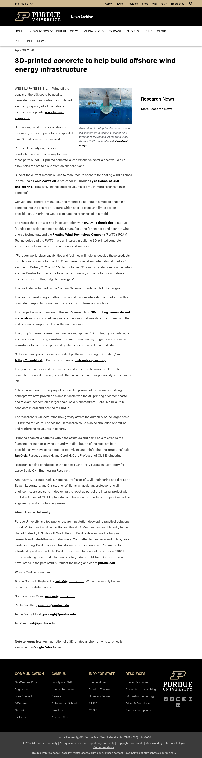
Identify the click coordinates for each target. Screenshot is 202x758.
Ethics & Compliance (138, 703)
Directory (57, 710)
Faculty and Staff (62, 682)
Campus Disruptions (138, 710)
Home (19, 31)
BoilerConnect (23, 696)
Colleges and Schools (65, 703)
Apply (108, 3)
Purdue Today (67, 31)
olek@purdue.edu (42, 623)
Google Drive (42, 647)
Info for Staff (102, 673)
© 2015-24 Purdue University (39, 743)
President (132, 3)
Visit (154, 3)
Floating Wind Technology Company (79, 234)
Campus (59, 673)
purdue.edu (106, 562)
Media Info (92, 31)
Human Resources (63, 689)
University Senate (99, 696)
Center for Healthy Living (141, 689)
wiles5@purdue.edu (69, 581)
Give (164, 3)
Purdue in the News (30, 41)
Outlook (19, 710)
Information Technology (140, 696)
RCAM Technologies (98, 222)
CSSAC (93, 710)
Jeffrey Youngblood (28, 360)
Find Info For (22, 3)
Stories (133, 31)
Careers (56, 696)
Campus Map (60, 717)
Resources (135, 673)
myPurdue (21, 717)
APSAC (93, 703)
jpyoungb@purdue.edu (59, 614)
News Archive (82, 16)
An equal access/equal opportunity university (87, 743)
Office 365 (21, 703)
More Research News (156, 108)
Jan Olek (21, 455)
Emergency (177, 3)
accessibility (88, 753)
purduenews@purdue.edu (159, 753)
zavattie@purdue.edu (53, 605)
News (119, 3)
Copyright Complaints (130, 743)
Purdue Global (156, 31)
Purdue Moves (98, 682)
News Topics (39, 31)
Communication (29, 673)
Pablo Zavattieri (44, 180)
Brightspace (22, 689)
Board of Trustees (99, 689)
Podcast (114, 31)
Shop (145, 3)
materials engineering (90, 360)
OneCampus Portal (26, 682)
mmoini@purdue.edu (60, 596)
